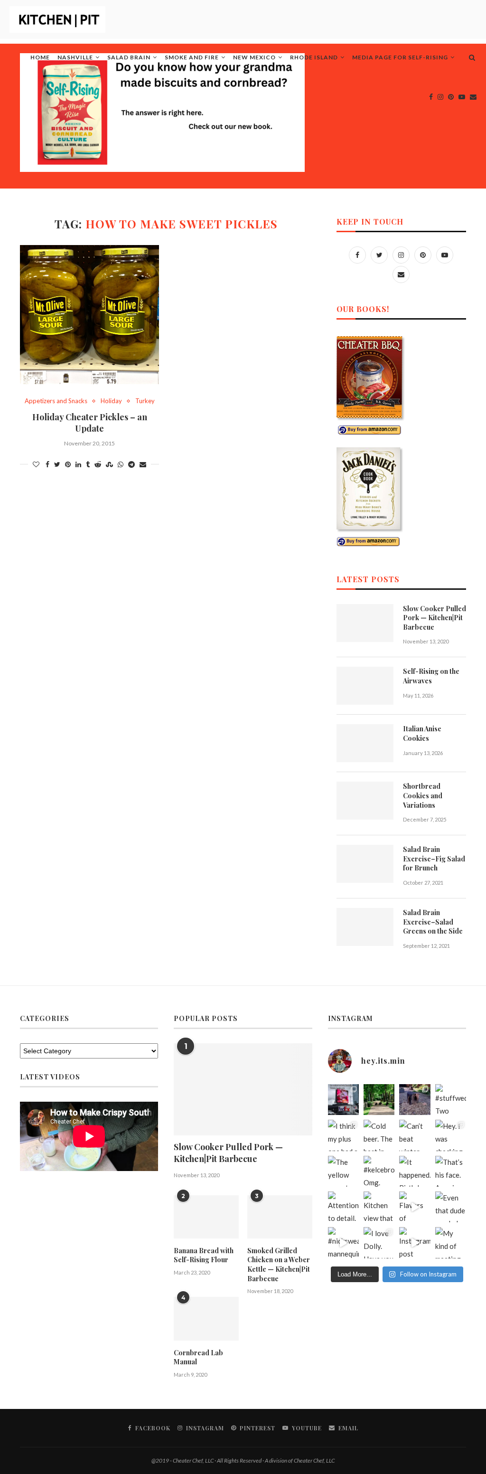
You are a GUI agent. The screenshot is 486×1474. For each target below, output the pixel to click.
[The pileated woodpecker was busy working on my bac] (414, 1099)
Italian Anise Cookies (422, 733)
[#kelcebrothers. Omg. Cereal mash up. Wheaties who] (379, 1171)
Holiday (111, 401)
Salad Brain (128, 57)
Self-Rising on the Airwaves (431, 676)
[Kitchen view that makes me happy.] (379, 1206)
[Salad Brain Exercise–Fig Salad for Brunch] (364, 864)
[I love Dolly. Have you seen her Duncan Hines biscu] (379, 1242)
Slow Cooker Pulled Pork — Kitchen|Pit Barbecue (434, 618)
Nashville (75, 57)
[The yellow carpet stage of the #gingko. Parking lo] (343, 1171)
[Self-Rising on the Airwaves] (364, 686)
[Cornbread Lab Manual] (206, 1318)
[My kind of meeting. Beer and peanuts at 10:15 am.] (450, 1242)
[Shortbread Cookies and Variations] (364, 801)
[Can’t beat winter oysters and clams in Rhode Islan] (414, 1135)
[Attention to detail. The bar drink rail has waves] (343, 1206)
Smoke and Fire (192, 57)
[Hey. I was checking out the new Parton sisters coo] (450, 1135)
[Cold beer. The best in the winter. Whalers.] (379, 1135)
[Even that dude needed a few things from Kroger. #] (450, 1206)
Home (40, 57)
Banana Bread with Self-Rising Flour (204, 1255)
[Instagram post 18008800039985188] (414, 1242)
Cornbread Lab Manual (198, 1357)
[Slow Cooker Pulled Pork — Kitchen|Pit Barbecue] (364, 623)
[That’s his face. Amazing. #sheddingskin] (450, 1171)
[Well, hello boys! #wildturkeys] (379, 1099)
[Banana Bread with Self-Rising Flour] (206, 1216)
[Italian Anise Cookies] (364, 743)
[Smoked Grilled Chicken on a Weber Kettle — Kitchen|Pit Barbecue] (279, 1216)
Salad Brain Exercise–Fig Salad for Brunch (434, 858)
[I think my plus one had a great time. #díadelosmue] (343, 1135)
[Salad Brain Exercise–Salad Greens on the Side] (364, 927)
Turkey (145, 401)
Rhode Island (314, 57)
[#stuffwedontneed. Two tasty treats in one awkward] (450, 1099)
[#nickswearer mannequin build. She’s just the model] (343, 1242)
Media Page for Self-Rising (400, 57)
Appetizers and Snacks (56, 401)
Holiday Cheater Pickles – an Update (89, 422)
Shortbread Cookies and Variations (422, 795)
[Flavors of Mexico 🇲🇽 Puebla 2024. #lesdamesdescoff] (414, 1206)
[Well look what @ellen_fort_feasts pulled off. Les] (343, 1099)
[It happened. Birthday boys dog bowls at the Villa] (414, 1171)
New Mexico (254, 57)
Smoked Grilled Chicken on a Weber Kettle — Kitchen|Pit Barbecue (278, 1264)
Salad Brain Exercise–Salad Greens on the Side (433, 921)
